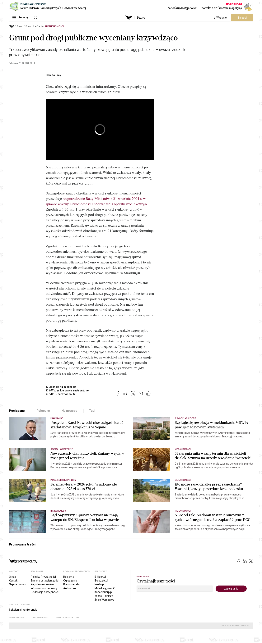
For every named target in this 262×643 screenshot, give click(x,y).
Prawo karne (56, 418)
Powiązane (17, 411)
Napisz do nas (17, 584)
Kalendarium (40, 617)
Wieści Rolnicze (104, 595)
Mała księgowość (105, 588)
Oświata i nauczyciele (61, 449)
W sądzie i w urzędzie (185, 418)
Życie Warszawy (104, 599)
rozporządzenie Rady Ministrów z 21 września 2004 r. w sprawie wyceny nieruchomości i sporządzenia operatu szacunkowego (96, 201)
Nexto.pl (99, 584)
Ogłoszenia (70, 580)
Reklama (68, 576)
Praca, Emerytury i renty (63, 480)
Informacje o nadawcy (44, 588)
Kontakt (13, 580)
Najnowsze (69, 411)
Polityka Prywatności (43, 576)
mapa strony (16, 617)
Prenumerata (71, 584)
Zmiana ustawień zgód (44, 580)
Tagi (92, 411)
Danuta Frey (53, 75)
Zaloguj (242, 17)
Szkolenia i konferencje (23, 609)
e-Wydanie (220, 17)
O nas (12, 576)
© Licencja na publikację (61, 386)
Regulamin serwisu (42, 584)
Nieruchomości (54, 26)
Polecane (43, 411)
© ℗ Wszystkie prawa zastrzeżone (67, 390)
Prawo (141, 18)
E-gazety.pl (101, 580)
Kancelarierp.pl (103, 592)
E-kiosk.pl (100, 576)
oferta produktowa (68, 617)
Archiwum (69, 588)
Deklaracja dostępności (44, 592)
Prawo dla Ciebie (34, 26)
